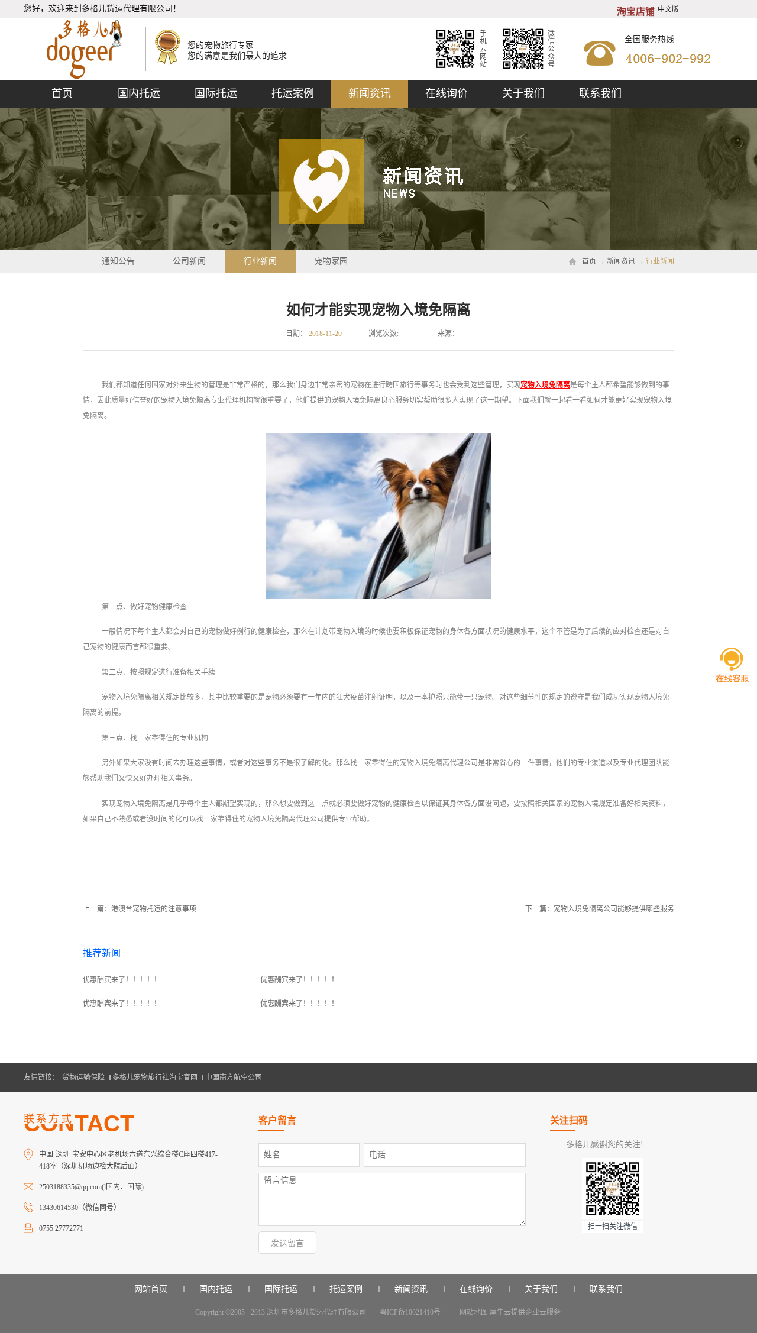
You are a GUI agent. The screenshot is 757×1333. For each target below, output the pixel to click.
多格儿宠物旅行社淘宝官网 (155, 1077)
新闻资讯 (621, 261)
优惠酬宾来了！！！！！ (122, 980)
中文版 (668, 9)
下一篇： (599, 909)
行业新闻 (660, 261)
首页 (62, 93)
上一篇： (139, 909)
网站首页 (150, 1289)
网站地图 (472, 1312)
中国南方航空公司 (233, 1077)
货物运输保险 (83, 1077)
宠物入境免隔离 (545, 385)
